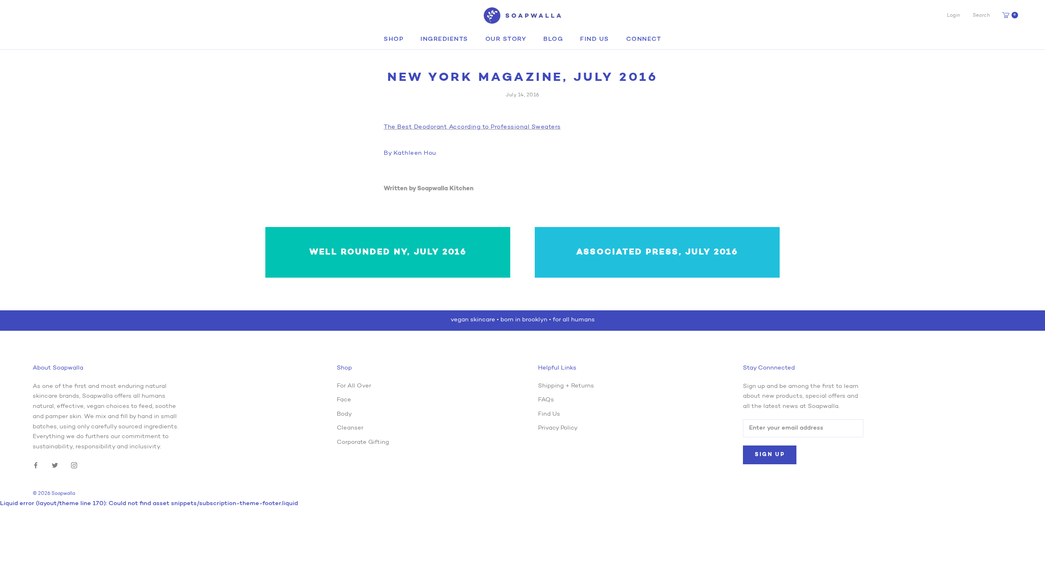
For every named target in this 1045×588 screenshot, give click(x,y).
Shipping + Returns (566, 386)
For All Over (354, 386)
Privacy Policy (558, 428)
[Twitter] (55, 466)
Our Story (506, 39)
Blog (553, 39)
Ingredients (444, 39)
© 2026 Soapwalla (54, 493)
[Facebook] (36, 466)
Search (981, 15)
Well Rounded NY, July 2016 (388, 252)
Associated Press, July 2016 (657, 252)
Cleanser (350, 428)
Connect (644, 39)
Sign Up (770, 454)
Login (954, 15)
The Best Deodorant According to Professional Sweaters (472, 127)
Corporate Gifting (363, 442)
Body (344, 414)
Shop (393, 39)
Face (344, 400)
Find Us (594, 39)
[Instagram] (74, 466)
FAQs (546, 400)
